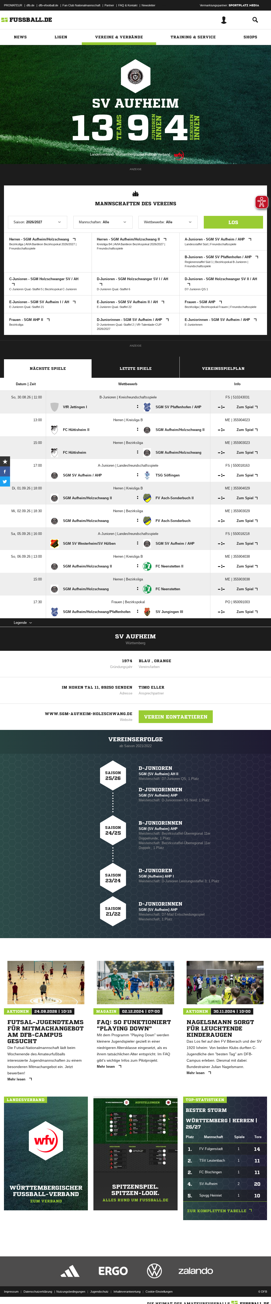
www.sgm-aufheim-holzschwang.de (88, 714)
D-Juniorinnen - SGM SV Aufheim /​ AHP (130, 320)
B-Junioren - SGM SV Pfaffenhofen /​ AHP (219, 257)
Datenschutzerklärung (38, 1291)
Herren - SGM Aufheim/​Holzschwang (39, 239)
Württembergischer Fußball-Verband (142, 154)
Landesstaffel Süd (196, 244)
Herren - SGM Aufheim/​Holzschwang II (129, 239)
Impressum (11, 1291)
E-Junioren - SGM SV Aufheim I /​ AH (39, 302)
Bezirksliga (16, 244)
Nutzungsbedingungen (70, 1291)
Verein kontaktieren (175, 716)
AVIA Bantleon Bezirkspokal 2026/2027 (50, 244)
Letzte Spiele (136, 368)
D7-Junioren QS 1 (196, 289)
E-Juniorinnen (193, 324)
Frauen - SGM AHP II (26, 320)
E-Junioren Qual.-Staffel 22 (114, 306)
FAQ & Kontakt (127, 5)
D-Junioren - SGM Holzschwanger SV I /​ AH (132, 279)
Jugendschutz (99, 1291)
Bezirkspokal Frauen (214, 306)
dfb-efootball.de (48, 5)
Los (233, 222)
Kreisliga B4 (104, 244)
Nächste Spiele (48, 368)
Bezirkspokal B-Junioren (231, 261)
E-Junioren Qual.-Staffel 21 (26, 306)
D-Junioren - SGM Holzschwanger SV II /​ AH (221, 279)
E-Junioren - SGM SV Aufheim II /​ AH (128, 302)
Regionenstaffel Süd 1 (199, 261)
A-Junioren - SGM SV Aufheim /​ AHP (215, 239)
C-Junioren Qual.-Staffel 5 (26, 289)
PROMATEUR (13, 5)
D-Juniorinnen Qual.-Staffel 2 (115, 324)
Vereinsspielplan (223, 368)
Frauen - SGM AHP (200, 302)
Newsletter (148, 5)
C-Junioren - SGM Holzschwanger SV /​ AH (43, 279)
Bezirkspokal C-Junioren (61, 289)
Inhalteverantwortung (127, 1291)
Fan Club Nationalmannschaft (81, 5)
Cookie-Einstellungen (159, 1291)
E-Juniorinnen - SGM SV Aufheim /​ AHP (218, 320)
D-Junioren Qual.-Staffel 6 (113, 289)
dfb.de (30, 5)
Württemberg (135, 643)
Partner (109, 5)
